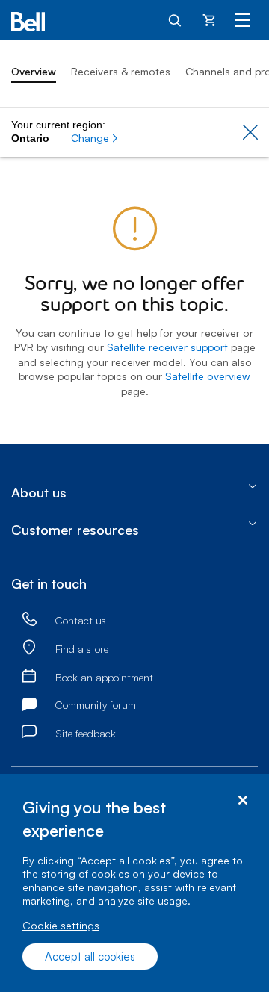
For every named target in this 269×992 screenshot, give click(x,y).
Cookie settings (60, 925)
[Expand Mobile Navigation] (243, 19)
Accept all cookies (90, 956)
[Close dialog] (242, 800)
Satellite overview (207, 376)
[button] (95, 138)
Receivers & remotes (120, 71)
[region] (134, 883)
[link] (29, 619)
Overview (33, 71)
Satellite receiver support (167, 347)
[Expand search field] (176, 19)
